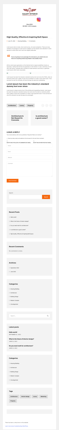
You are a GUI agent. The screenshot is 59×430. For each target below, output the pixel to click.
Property (30, 105)
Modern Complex (15, 300)
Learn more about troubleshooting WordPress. (16, 426)
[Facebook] (20, 20)
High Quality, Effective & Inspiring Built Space (22, 233)
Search (11, 193)
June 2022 (13, 271)
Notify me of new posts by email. (42, 142)
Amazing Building (22, 41)
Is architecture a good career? (18, 229)
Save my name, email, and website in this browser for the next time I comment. (26, 138)
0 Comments (32, 41)
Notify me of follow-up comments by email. (19, 142)
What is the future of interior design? (20, 221)
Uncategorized (14, 304)
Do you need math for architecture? (19, 225)
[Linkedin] (34, 20)
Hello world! (13, 217)
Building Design (14, 296)
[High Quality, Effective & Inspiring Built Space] (42, 105)
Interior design (25, 396)
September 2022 (15, 267)
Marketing (43, 396)
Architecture (12, 105)
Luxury (22, 105)
